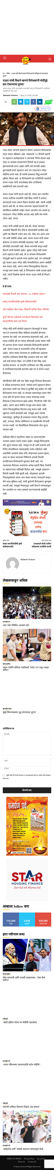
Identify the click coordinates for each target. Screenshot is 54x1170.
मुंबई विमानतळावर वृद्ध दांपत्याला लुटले (19, 712)
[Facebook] (33, 102)
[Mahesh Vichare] (12, 564)
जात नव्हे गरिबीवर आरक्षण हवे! (16, 625)
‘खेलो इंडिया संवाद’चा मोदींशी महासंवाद (20, 1022)
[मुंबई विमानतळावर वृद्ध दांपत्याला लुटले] (27, 690)
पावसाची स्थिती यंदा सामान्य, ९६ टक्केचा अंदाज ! (24, 294)
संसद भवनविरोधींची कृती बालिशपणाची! (20, 301)
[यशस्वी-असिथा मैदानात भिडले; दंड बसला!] (27, 1084)
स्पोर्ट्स (5, 1019)
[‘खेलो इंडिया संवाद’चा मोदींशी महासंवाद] (27, 1000)
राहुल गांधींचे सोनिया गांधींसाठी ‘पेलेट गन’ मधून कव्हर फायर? (26, 668)
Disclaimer (41, 1159)
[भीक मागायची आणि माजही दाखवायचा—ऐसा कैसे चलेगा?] (27, 955)
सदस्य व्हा (43, 914)
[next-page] (9, 719)
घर (4, 73)
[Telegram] (20, 102)
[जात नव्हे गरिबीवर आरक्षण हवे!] (27, 603)
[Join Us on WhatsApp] (48, 102)
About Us (21, 1161)
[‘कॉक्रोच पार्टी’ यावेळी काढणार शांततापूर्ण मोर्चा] (27, 1126)
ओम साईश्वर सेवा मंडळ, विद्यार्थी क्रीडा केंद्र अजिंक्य (26, 309)
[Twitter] (27, 102)
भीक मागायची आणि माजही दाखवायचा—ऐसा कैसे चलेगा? (24, 979)
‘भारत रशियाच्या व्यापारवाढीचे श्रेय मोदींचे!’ (22, 1064)
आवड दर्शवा (11, 914)
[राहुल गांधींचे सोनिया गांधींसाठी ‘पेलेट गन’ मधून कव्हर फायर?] (27, 645)
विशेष (8, 73)
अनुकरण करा (27, 914)
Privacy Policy (29, 1159)
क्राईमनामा (7, 709)
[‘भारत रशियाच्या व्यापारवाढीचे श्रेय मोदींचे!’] (27, 1042)
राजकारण (6, 622)
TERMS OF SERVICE (14, 1159)
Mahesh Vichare (10, 95)
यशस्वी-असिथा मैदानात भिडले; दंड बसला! (21, 1106)
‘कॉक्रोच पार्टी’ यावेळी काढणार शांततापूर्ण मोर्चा (23, 1149)
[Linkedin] (40, 102)
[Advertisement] (27, 27)
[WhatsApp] (14, 102)
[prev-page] (4, 719)
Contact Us (32, 1161)
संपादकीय (6, 664)
